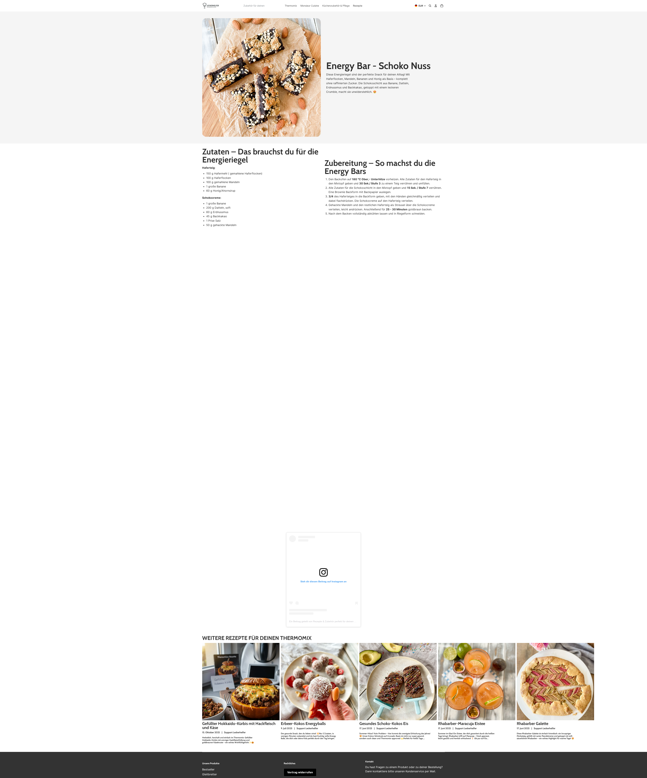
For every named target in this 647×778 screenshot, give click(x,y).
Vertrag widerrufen (300, 772)
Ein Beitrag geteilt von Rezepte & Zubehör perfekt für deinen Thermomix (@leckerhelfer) (336, 621)
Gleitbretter (209, 774)
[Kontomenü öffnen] (436, 6)
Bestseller (208, 769)
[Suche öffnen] (430, 6)
